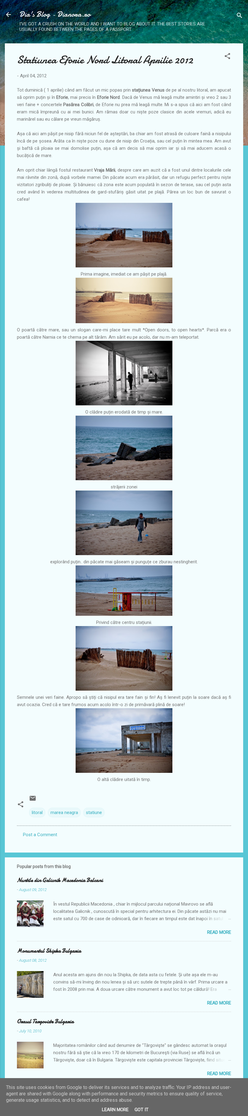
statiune (94, 812)
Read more (219, 932)
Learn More (115, 1109)
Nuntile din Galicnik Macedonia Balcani (60, 880)
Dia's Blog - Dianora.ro (54, 14)
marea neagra (64, 812)
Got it (141, 1109)
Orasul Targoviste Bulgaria (45, 1021)
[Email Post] (32, 800)
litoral (37, 812)
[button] (227, 57)
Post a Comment (40, 834)
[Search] (239, 16)
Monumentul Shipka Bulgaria (49, 951)
